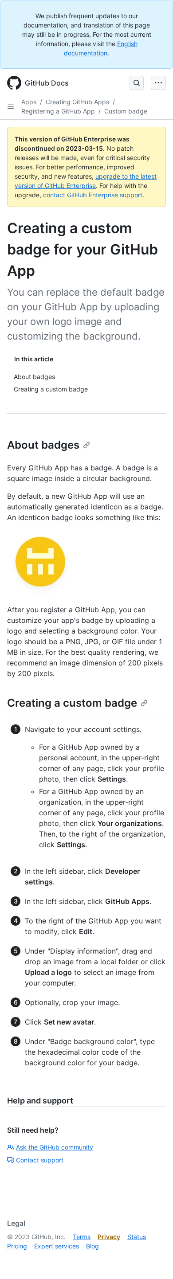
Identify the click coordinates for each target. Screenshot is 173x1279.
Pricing (17, 1246)
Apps (28, 102)
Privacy (109, 1236)
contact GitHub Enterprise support (92, 195)
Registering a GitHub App (58, 111)
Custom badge (125, 111)
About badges (43, 444)
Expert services (56, 1246)
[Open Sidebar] (11, 106)
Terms (81, 1236)
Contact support (39, 1160)
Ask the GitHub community (54, 1147)
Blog (92, 1246)
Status (136, 1236)
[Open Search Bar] (137, 83)
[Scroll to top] (153, 1259)
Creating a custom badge (72, 702)
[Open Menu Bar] (158, 83)
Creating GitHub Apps (77, 102)
